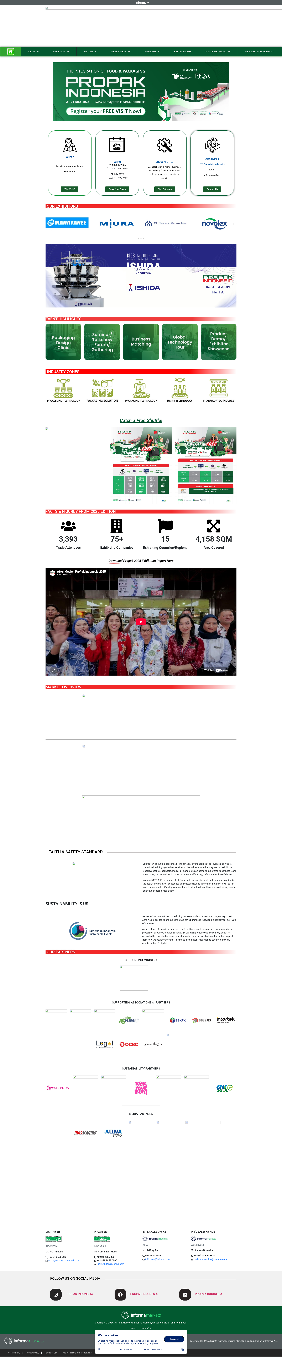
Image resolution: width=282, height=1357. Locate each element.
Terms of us (146, 1328)
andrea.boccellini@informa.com (210, 1259)
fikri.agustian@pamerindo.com (64, 1260)
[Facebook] (120, 1295)
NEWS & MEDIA (118, 51)
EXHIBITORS (59, 51)
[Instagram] (56, 1295)
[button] (48, 223)
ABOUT (31, 51)
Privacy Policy (32, 1352)
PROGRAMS (150, 51)
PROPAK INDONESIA (79, 1294)
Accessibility (14, 1352)
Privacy (134, 1328)
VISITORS (88, 51)
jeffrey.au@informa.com (157, 1259)
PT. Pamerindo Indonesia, (212, 164)
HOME (10, 51)
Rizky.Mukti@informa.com (110, 1264)
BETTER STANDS (182, 51)
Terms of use (51, 1352)
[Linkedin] (185, 1295)
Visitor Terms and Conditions (77, 1352)
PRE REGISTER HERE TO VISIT (260, 51)
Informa (141, 2)
